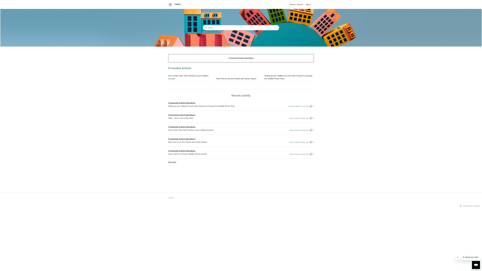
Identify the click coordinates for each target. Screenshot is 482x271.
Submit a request (296, 4)
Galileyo (171, 198)
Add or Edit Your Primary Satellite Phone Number (187, 154)
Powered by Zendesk (471, 206)
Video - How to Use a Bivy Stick (180, 118)
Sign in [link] (308, 4)
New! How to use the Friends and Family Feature (236, 79)
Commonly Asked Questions (181, 103)
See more (172, 162)
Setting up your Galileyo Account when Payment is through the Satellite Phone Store (288, 77)
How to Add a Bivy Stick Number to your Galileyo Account (188, 77)
